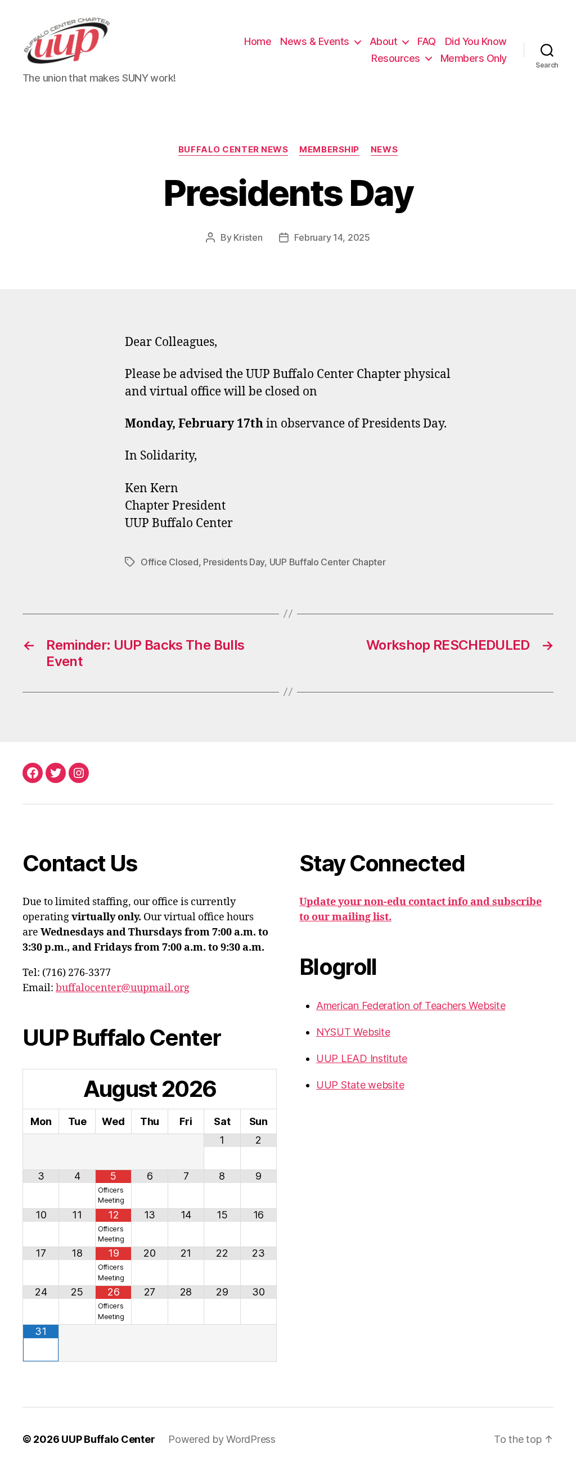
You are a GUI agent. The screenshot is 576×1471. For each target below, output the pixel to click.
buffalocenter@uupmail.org (123, 988)
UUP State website (360, 1085)
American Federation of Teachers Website (410, 1005)
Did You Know (476, 41)
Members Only (473, 58)
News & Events (314, 41)
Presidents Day (233, 562)
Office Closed (170, 562)
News (384, 150)
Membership (329, 150)
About (384, 41)
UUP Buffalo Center (108, 1439)
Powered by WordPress (222, 1439)
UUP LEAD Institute (361, 1058)
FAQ (426, 41)
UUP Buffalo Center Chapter (327, 562)
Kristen (247, 237)
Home (257, 41)
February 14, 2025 (332, 237)
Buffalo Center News (233, 150)
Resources (395, 58)
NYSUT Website (353, 1032)
